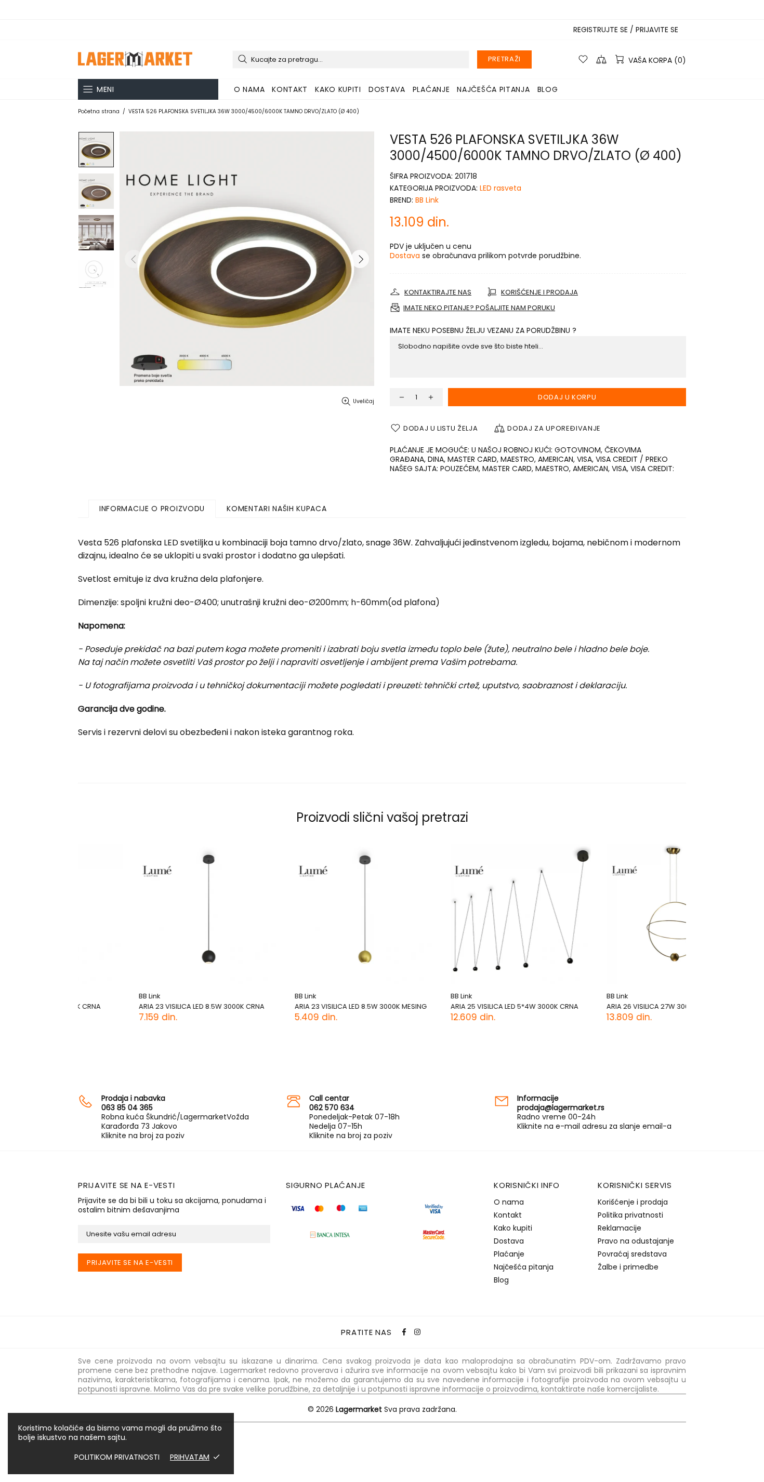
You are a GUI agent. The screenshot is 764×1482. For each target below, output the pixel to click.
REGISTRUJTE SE (600, 29)
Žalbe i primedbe (628, 1267)
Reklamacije (619, 1228)
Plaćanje (509, 1254)
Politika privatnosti (630, 1215)
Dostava (405, 255)
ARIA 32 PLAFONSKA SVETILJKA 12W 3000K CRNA (613, 1011)
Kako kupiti (513, 1228)
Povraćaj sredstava (632, 1254)
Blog (501, 1280)
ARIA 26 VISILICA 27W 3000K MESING (136, 1006)
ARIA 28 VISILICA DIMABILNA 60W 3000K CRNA (297, 1011)
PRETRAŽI (504, 59)
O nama (509, 1202)
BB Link (427, 200)
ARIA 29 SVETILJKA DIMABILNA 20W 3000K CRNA (457, 1011)
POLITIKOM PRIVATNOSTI (117, 1457)
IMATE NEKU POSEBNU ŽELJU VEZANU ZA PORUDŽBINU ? (483, 330)
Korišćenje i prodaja (633, 1202)
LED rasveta (500, 188)
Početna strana (99, 111)
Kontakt (508, 1215)
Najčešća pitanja (524, 1267)
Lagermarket (135, 59)
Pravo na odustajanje (636, 1241)
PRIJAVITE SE (657, 29)
